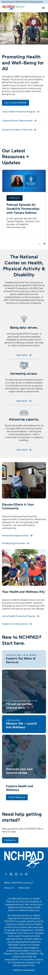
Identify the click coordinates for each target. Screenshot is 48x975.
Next (44, 243)
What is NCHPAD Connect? (18, 882)
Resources (24, 887)
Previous (39, 243)
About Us (9, 887)
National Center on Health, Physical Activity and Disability (22, 2)
